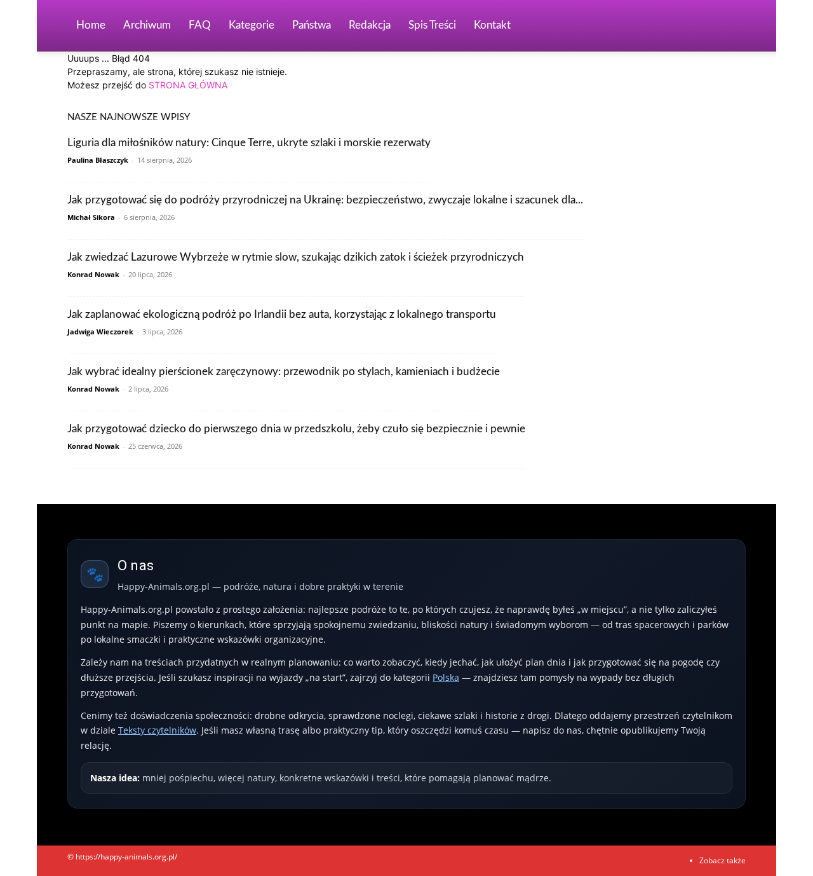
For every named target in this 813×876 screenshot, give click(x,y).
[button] (730, 26)
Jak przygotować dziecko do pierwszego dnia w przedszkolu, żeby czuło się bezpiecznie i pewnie (296, 428)
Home (90, 25)
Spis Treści (432, 25)
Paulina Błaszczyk (97, 160)
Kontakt (492, 25)
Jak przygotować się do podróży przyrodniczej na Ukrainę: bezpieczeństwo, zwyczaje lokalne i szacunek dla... (325, 200)
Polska (446, 677)
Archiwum (147, 25)
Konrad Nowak (93, 274)
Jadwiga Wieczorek (100, 331)
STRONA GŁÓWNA (188, 84)
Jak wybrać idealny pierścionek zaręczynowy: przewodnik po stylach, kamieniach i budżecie (283, 371)
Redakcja (370, 25)
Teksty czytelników (157, 730)
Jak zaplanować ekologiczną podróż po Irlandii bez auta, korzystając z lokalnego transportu (281, 314)
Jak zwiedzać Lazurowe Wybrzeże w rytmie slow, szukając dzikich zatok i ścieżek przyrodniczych (295, 257)
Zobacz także (722, 860)
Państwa (311, 25)
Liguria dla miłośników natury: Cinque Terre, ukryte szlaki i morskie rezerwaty (249, 142)
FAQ (200, 25)
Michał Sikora (91, 217)
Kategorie (251, 25)
